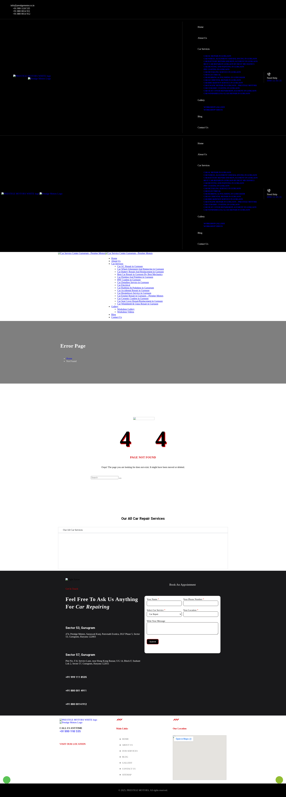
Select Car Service (156, 610)
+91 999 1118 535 (70, 731)
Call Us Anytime (71, 728)
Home (69, 358)
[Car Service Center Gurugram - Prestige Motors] (81, 253)
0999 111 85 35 (274, 80)
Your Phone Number (193, 599)
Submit (152, 641)
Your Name (153, 599)
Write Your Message (156, 621)
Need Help (272, 78)
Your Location (190, 610)
